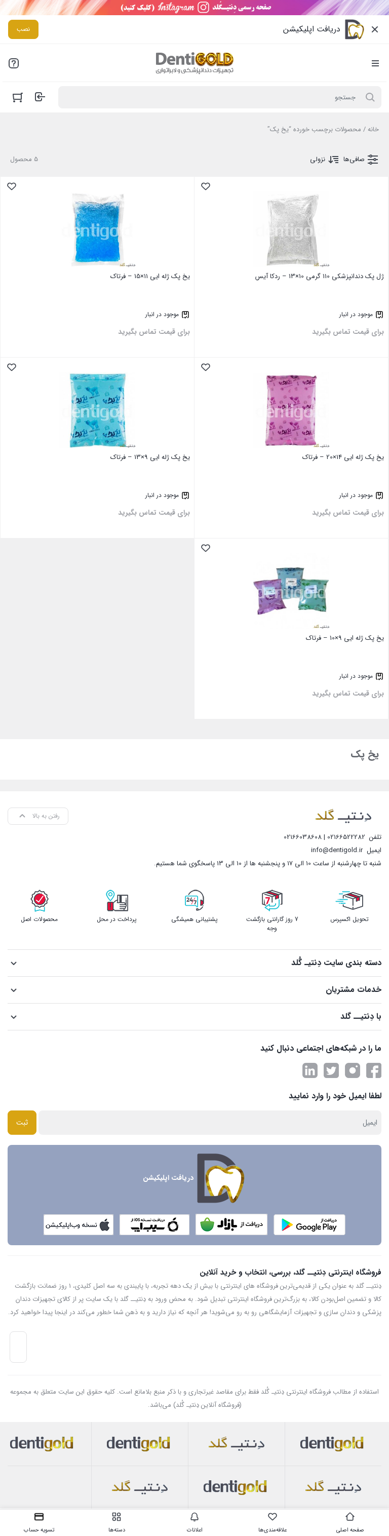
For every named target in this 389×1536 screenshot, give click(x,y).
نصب (23, 29)
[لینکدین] (310, 1070)
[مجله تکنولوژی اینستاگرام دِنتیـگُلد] (352, 1070)
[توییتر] (331, 1070)
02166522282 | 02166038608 (324, 837)
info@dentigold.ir (337, 850)
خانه (373, 129)
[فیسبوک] (373, 1070)
